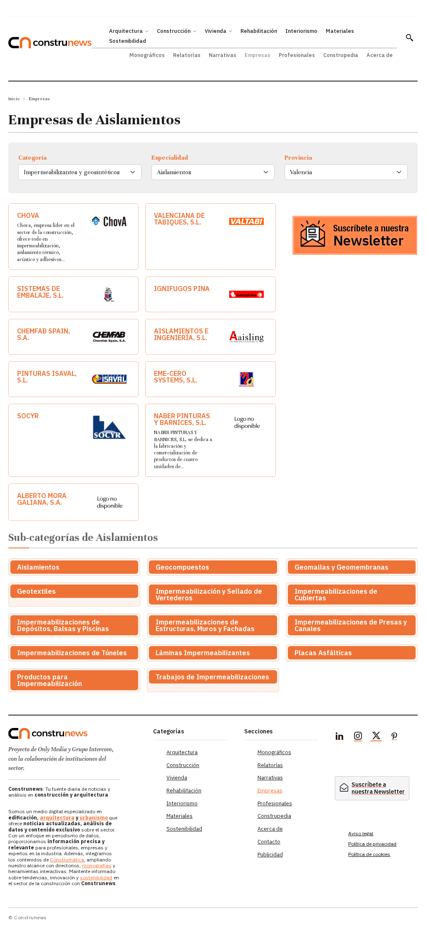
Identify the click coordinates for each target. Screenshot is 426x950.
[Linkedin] (339, 737)
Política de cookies (369, 854)
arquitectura (57, 817)
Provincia (298, 157)
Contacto (269, 841)
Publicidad (270, 854)
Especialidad (169, 157)
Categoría (32, 157)
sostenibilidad (96, 877)
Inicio (14, 98)
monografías (96, 865)
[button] (409, 37)
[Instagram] (358, 737)
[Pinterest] (394, 737)
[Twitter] (376, 737)
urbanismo (93, 817)
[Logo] (76, 733)
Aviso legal (360, 833)
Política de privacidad (372, 844)
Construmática (67, 859)
